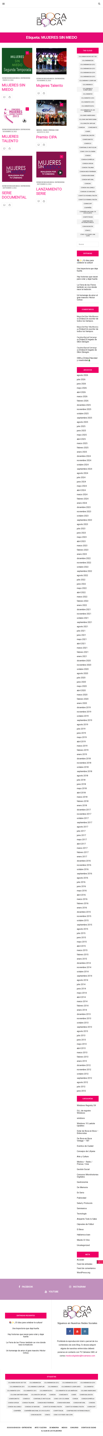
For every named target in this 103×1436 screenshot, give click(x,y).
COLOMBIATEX (87, 94)
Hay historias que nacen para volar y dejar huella (87, 278)
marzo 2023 (82, 545)
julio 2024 (81, 477)
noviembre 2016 (84, 865)
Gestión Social (83, 1169)
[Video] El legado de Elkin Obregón (87, 340)
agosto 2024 (82, 473)
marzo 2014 (82, 1001)
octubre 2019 (83, 716)
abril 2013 (81, 1048)
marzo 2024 (82, 494)
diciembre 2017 (84, 810)
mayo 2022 (82, 588)
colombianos (88, 84)
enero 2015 (82, 959)
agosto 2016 (82, 878)
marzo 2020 (82, 695)
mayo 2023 (82, 537)
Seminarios (82, 1208)
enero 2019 (82, 754)
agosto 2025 (82, 422)
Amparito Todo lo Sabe (87, 1219)
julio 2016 (81, 882)
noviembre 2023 (84, 511)
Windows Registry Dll (86, 1105)
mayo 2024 (82, 486)
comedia (82, 127)
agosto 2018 (82, 775)
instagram (79, 1286)
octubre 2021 (83, 618)
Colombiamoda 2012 (87, 64)
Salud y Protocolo (84, 1203)
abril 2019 (81, 741)
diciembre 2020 (84, 660)
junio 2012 (81, 1091)
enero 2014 (82, 1010)
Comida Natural (88, 179)
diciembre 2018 (84, 758)
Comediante (92, 127)
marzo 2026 (82, 396)
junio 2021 (81, 635)
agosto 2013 (82, 1031)
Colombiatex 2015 (87, 102)
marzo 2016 (82, 899)
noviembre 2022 (84, 562)
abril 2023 (81, 541)
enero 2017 (82, 856)
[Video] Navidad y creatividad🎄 (87, 359)
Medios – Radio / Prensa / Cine (84, 1163)
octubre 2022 (83, 567)
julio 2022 (81, 579)
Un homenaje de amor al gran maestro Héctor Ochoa (87, 297)
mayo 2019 (82, 737)
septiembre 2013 (84, 1027)
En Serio (80, 1192)
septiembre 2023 (84, 520)
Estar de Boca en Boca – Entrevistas (87, 1132)
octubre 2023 (83, 516)
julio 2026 (81, 379)
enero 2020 (82, 703)
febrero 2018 (82, 801)
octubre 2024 (83, 464)
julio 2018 (81, 780)
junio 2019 (81, 733)
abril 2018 (81, 792)
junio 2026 (81, 384)
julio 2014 (81, 984)
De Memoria (82, 1187)
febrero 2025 (82, 447)
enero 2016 (82, 908)
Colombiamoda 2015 (87, 76)
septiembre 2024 (84, 469)
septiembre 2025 (84, 418)
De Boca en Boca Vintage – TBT (84, 1139)
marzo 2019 (82, 746)
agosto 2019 (82, 724)
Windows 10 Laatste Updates (86, 1124)
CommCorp (88, 203)
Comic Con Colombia (87, 151)
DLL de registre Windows (84, 1111)
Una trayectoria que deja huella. (87, 269)
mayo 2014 (82, 993)
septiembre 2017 (84, 822)
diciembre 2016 (84, 861)
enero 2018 (82, 805)
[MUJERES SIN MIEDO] (17, 61)
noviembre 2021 (84, 614)
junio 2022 (81, 584)
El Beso (80, 1229)
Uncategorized (83, 1245)
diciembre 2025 (84, 405)
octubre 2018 (83, 767)
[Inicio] (100, 1262)
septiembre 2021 (84, 622)
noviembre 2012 (84, 1069)
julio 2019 (81, 729)
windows (81, 1118)
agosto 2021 (82, 626)
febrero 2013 (82, 1057)
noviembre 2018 (84, 763)
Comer (87, 131)
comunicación (87, 226)
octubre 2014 (83, 971)
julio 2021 (81, 631)
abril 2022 (81, 592)
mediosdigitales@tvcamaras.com (80, 1356)
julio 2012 (81, 1086)
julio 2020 (81, 677)
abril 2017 (81, 844)
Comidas (88, 183)
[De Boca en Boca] (51, 20)
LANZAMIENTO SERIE (49, 191)
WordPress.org (83, 1272)
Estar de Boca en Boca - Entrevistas (16, 78)
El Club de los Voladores (51, 1431)
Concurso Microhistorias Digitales (87, 1175)
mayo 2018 (82, 788)
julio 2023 (81, 528)
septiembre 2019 (84, 720)
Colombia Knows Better (88, 56)
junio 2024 (81, 482)
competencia (88, 217)
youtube (53, 1291)
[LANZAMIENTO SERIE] (51, 164)
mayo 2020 (82, 686)
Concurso (74, 1427)
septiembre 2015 (84, 925)
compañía (87, 207)
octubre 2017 (83, 818)
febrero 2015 (82, 954)
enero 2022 (82, 605)
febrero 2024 (82, 499)
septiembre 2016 (84, 873)
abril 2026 (81, 392)
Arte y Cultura (83, 1156)
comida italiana (88, 167)
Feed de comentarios (86, 1268)
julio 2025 (81, 426)
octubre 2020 (83, 669)
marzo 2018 (82, 797)
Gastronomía (82, 1182)
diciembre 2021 (84, 609)
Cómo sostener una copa (87, 235)
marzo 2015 (82, 950)
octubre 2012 (83, 1074)
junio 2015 (81, 937)
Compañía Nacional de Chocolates (88, 212)
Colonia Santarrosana (87, 119)
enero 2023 (82, 554)
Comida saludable (87, 187)
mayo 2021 (82, 639)
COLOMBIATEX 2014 (87, 98)
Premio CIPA (46, 137)
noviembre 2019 (84, 712)
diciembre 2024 (84, 456)
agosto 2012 (82, 1082)
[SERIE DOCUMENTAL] (17, 169)
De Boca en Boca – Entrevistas (19, 1427)
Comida (87, 155)
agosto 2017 (82, 827)
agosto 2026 (82, 375)
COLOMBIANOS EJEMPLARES (88, 89)
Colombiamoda (87, 60)
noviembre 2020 (84, 665)
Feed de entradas (84, 1264)
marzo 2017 (82, 848)
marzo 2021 (82, 648)
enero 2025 (82, 452)
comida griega (87, 163)
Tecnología (81, 1213)
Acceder (80, 1260)
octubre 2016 (83, 869)
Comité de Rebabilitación (88, 199)
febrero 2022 (82, 601)
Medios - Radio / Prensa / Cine (48, 130)
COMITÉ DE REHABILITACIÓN (87, 195)
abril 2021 (81, 643)
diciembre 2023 (84, 507)
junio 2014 (81, 988)
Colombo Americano (87, 115)
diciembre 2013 (84, 1014)
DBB (79, 358)
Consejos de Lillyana (86, 1151)
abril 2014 (81, 997)
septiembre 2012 (84, 1078)
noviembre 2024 (84, 460)
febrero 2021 (82, 652)
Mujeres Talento (49, 85)
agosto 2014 (82, 980)
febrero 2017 (82, 852)
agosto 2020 (82, 673)
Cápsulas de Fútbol (85, 1224)
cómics (87, 230)
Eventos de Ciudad (85, 1146)
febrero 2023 (82, 550)
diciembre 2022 (84, 558)
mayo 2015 (82, 942)
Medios (64, 1427)
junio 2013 (81, 1040)
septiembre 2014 (84, 976)
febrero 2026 (82, 401)
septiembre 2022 (84, 571)
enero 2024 (82, 503)
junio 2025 (81, 430)
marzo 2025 (82, 443)
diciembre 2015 (84, 912)
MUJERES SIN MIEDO (13, 87)
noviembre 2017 (84, 814)
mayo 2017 (82, 839)
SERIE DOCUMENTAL (14, 195)
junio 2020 (81, 682)
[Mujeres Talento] (51, 61)
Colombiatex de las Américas (88, 110)
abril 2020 (81, 690)
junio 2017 (81, 835)
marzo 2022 (82, 597)
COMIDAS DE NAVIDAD (87, 191)
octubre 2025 (83, 413)
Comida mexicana (87, 175)
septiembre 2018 (84, 771)
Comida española (87, 159)
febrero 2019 (82, 750)
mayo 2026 (82, 388)
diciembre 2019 (84, 707)
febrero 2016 (82, 903)
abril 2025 (81, 439)
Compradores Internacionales (88, 221)
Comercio (87, 143)
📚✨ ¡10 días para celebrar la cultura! (25, 1322)
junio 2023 (81, 533)
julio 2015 (81, 933)
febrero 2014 (82, 1005)
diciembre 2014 (84, 963)
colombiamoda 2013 (87, 68)
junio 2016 (81, 886)
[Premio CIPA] (51, 113)
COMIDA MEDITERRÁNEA (88, 171)
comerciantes (88, 139)
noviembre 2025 (84, 409)
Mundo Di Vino (83, 1240)
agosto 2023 (82, 524)
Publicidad (81, 1198)
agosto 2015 (82, 929)
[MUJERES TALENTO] (17, 114)
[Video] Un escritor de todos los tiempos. (87, 319)
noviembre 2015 (84, 916)
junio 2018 (81, 784)
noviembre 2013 (84, 1018)
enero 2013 (82, 1061)
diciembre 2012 (84, 1065)
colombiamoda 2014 (87, 72)
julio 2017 (81, 831)
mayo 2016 (82, 890)
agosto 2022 (82, 575)
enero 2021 (82, 656)
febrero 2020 (82, 699)
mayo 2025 (82, 435)
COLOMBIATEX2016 (88, 106)
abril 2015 (81, 946)
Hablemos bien (83, 1235)
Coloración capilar (87, 123)
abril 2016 (81, 895)
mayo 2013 (82, 1044)
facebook (27, 1286)
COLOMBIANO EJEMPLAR (87, 80)
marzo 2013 (82, 1052)
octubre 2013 (83, 1023)
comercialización (87, 135)
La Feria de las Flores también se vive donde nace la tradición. (87, 287)
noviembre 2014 (84, 967)
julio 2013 (81, 1035)
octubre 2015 (83, 920)
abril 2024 (81, 490)
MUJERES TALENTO (10, 138)
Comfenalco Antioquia (87, 147)
